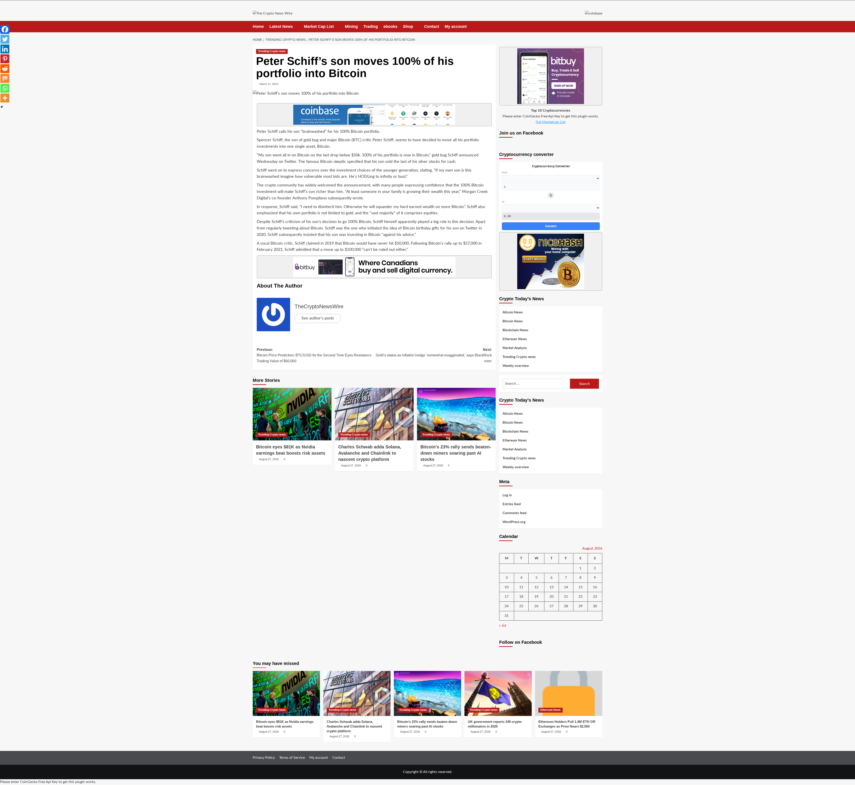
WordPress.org (514, 522)
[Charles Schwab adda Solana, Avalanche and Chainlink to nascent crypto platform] (374, 414)
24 (507, 606)
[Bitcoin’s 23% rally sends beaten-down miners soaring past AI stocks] (456, 414)
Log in (507, 495)
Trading (370, 26)
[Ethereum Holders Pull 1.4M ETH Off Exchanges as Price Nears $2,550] (568, 693)
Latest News (281, 26)
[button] (599, 27)
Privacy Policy (264, 757)
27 (552, 606)
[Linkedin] (4, 49)
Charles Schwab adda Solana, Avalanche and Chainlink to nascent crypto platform (369, 453)
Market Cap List (319, 26)
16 (595, 587)
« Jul (502, 625)
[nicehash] (550, 261)
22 (580, 596)
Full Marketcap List (551, 122)
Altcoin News (513, 312)
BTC (356, 140)
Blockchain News (515, 330)
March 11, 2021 (268, 84)
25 (521, 606)
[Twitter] (4, 39)
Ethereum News (515, 339)
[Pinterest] (4, 58)
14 (566, 587)
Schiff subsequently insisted (292, 235)
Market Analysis (515, 348)
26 (536, 606)
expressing (414, 185)
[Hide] (2, 107)
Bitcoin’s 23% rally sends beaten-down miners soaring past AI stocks (455, 453)
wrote (357, 198)
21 (566, 596)
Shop (408, 26)
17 (507, 596)
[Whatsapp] (4, 88)
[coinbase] (374, 114)
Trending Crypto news (272, 51)
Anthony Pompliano (309, 198)
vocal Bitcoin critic (276, 243)
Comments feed (515, 513)
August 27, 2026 (269, 459)
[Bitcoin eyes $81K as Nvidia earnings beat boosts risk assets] (292, 414)
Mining (351, 26)
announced (468, 155)
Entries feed (512, 504)
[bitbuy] (374, 267)
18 (521, 596)
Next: (434, 355)
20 (552, 596)
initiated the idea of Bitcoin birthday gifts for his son (413, 228)
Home (258, 26)
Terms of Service (292, 757)
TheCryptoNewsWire (319, 306)
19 (536, 596)
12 (536, 587)
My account (456, 26)
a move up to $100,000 (340, 250)
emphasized (267, 213)
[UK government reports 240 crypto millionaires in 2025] (498, 693)
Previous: (314, 355)
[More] (4, 98)
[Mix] (4, 78)
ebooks (390, 26)
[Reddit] (4, 68)
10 (507, 587)
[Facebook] (4, 29)
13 (552, 587)
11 (521, 587)
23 (595, 596)
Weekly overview (516, 366)
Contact (431, 26)
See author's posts (317, 318)
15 (580, 587)
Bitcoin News (513, 321)
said (294, 207)
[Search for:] (536, 384)
